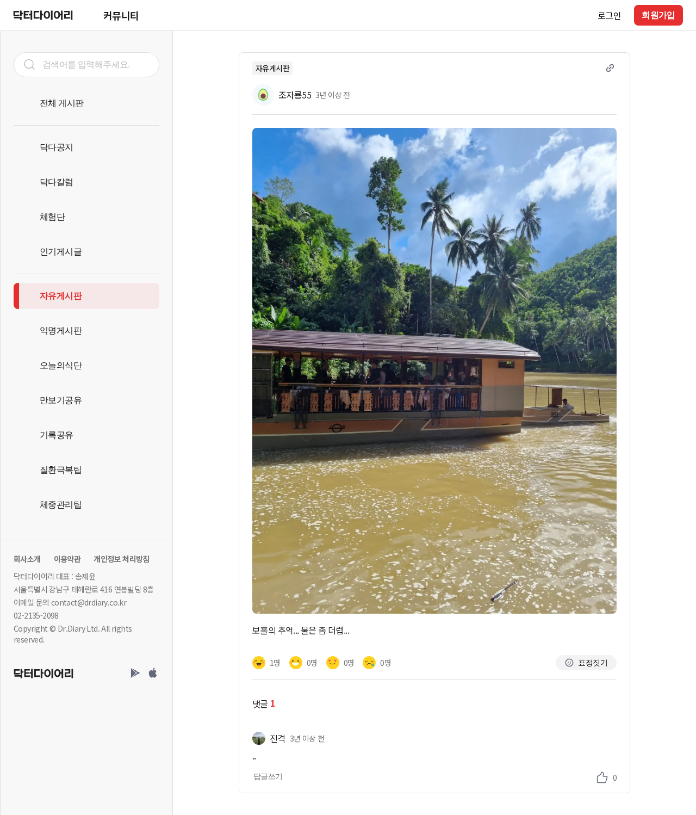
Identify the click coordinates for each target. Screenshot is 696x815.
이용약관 (67, 558)
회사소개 (27, 558)
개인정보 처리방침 (122, 558)
